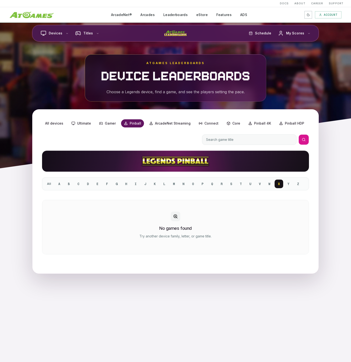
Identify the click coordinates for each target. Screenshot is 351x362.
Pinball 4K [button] (262, 123)
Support (336, 3)
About (299, 3)
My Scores (295, 33)
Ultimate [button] (84, 123)
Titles (88, 33)
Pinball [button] (135, 123)
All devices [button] (54, 123)
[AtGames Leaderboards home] (175, 33)
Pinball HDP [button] (294, 123)
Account (330, 15)
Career (317, 3)
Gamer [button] (110, 123)
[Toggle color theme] (308, 15)
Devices (55, 33)
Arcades (147, 15)
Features (224, 15)
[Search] (303, 139)
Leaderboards (175, 15)
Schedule (263, 33)
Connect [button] (211, 123)
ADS (243, 15)
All (49, 184)
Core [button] (236, 123)
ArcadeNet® (121, 15)
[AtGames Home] (32, 14)
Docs (284, 3)
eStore (202, 15)
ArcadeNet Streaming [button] (173, 123)
